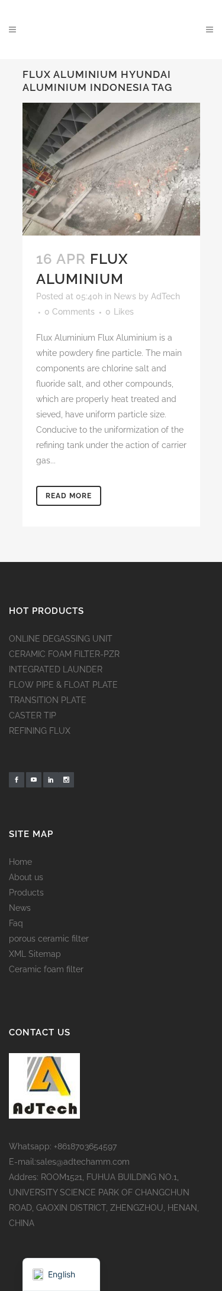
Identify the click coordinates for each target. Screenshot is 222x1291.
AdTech (165, 296)
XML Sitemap (35, 954)
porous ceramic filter (49, 938)
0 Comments (69, 311)
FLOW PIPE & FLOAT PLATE (63, 684)
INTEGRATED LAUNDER (55, 669)
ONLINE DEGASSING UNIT (60, 638)
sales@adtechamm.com (83, 1161)
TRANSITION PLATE (47, 700)
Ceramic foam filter (46, 969)
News (125, 296)
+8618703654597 (85, 1146)
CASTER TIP (32, 715)
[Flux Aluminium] (111, 169)
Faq (16, 923)
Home (20, 862)
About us (26, 877)
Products (26, 892)
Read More (69, 496)
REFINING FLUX (39, 731)
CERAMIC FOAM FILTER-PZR (64, 654)
